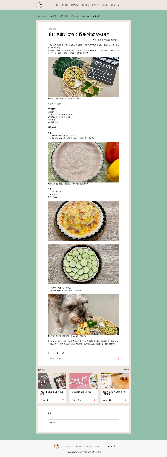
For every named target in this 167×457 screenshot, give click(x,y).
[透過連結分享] (63, 353)
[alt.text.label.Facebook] (112, 446)
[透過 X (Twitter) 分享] (53, 353)
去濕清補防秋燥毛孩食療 (81, 392)
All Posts (42, 16)
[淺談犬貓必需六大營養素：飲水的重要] (115, 381)
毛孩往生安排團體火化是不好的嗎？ (51, 393)
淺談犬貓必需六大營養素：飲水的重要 (114, 393)
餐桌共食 (74, 16)
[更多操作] (118, 29)
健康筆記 (96, 16)
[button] (85, 5)
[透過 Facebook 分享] (49, 353)
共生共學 (63, 16)
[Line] (109, 446)
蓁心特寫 (52, 16)
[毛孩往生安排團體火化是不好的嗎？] (52, 381)
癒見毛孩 (85, 16)
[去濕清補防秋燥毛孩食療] (83, 381)
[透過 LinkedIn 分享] (58, 353)
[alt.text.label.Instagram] (114, 446)
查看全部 (126, 369)
